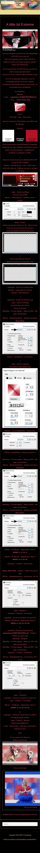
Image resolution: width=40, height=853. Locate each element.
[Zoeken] (35, 825)
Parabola (23, 839)
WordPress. (32, 839)
